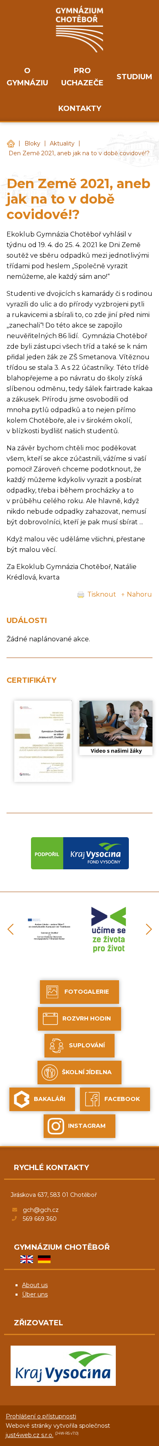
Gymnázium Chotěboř (11, 143)
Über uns (35, 1294)
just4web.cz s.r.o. (29, 1435)
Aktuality (62, 143)
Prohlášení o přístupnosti (41, 1416)
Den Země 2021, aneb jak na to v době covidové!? (79, 153)
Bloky (32, 143)
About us (35, 1285)
